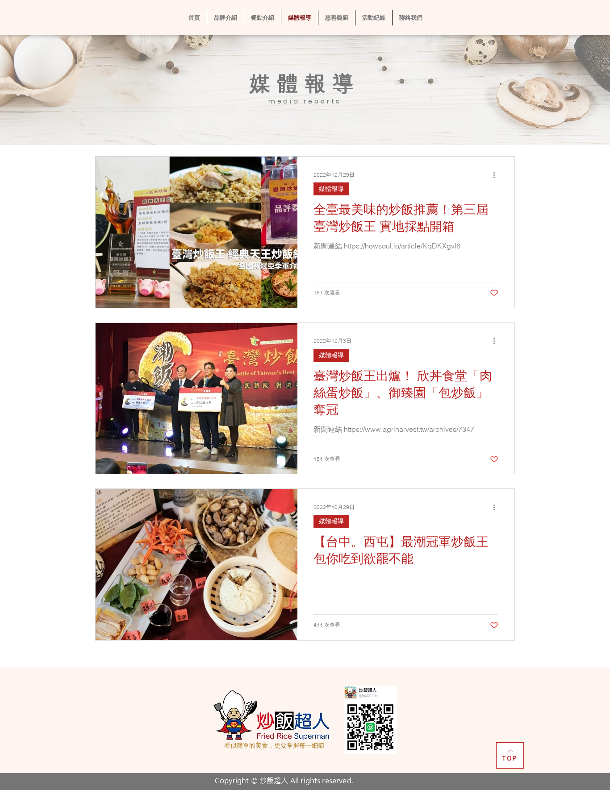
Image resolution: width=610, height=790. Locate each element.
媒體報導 (331, 189)
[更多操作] (497, 175)
